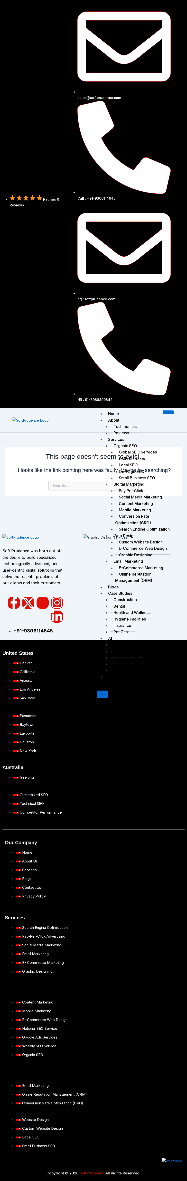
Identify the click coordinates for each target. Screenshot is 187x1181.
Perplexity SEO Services (135, 663)
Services (116, 439)
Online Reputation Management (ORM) (133, 577)
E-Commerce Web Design (143, 548)
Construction (125, 599)
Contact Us (118, 676)
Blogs (113, 587)
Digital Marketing (128, 484)
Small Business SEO (137, 477)
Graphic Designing (135, 554)
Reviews (121, 432)
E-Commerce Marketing (141, 567)
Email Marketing (128, 561)
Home (113, 413)
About (113, 420)
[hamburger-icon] (168, 412)
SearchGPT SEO (128, 670)
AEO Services (126, 644)
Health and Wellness (131, 612)
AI (110, 638)
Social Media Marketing (140, 497)
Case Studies (120, 593)
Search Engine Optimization (144, 529)
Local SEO (128, 464)
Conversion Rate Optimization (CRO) (133, 519)
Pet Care (121, 631)
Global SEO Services (138, 452)
